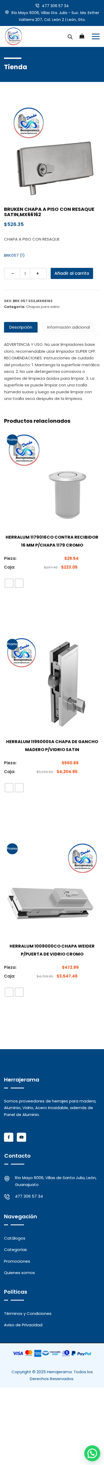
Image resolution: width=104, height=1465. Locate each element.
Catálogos (14, 1238)
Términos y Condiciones (27, 1313)
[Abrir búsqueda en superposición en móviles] (70, 36)
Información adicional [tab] (68, 327)
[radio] (9, 583)
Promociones (17, 1261)
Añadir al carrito (71, 273)
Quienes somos (19, 1272)
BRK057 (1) (14, 255)
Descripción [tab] (20, 327)
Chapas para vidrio (43, 306)
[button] (92, 1453)
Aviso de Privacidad (23, 1325)
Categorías (15, 1249)
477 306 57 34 (55, 5)
